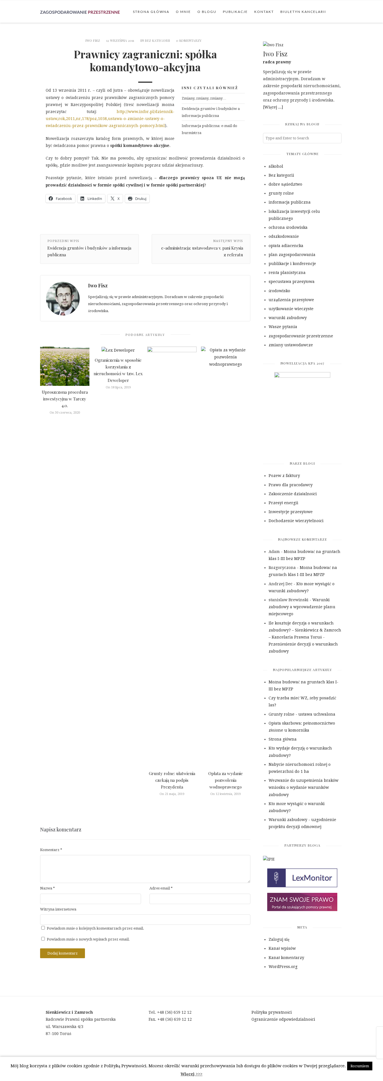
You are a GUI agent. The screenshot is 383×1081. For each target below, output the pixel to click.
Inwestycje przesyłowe (291, 512)
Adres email (161, 888)
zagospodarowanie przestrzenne (301, 336)
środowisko (279, 291)
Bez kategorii (157, 40)
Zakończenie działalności (293, 494)
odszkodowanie (284, 236)
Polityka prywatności (272, 1012)
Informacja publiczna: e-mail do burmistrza (209, 129)
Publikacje (235, 12)
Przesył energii (283, 503)
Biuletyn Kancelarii (303, 12)
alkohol (276, 166)
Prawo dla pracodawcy (291, 485)
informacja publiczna (290, 202)
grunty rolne (281, 193)
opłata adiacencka (286, 245)
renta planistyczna (287, 272)
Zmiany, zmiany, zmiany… (204, 98)
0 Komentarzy (189, 40)
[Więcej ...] (273, 107)
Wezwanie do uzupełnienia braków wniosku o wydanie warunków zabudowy (303, 787)
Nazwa (47, 888)
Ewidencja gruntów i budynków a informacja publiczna (211, 112)
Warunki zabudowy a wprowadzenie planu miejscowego (302, 607)
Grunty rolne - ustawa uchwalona (302, 714)
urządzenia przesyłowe (291, 300)
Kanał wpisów (282, 948)
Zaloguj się (279, 939)
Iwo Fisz (92, 40)
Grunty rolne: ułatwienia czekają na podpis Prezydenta (172, 780)
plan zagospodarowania (292, 254)
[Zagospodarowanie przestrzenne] (80, 11)
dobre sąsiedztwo (285, 184)
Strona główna (151, 12)
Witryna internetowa (58, 909)
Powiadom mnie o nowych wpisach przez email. (88, 939)
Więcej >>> (191, 1074)
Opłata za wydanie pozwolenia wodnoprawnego (225, 780)
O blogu (206, 12)
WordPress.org (283, 966)
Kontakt (264, 12)
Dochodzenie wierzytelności (296, 520)
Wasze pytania (283, 326)
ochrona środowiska (288, 227)
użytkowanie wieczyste (291, 308)
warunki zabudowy (288, 317)
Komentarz (51, 850)
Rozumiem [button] (359, 1066)
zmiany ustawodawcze (291, 345)
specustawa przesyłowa (292, 281)
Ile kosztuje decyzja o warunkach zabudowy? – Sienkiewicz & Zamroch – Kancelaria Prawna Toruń (305, 630)
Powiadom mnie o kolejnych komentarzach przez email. (95, 928)
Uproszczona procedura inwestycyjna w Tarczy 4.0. (65, 398)
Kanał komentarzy (286, 957)
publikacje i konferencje (292, 263)
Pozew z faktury (284, 475)
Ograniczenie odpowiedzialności (283, 1019)
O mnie (183, 12)
